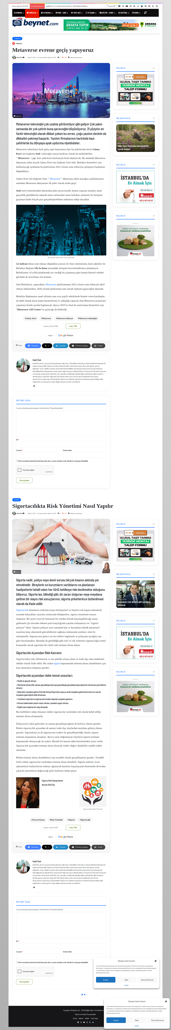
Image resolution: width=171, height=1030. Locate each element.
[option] (135, 138)
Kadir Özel (20, 57)
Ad (17, 440)
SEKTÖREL (123, 13)
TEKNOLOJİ (32, 13)
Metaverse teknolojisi (88, 318)
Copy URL (73, 326)
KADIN (136, 13)
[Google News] (66, 335)
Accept (116, 1020)
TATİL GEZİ (77, 13)
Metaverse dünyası (65, 318)
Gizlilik (137, 1025)
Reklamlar (135, 223)
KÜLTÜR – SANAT (107, 13)
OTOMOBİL (47, 13)
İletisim (87, 1018)
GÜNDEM (19, 13)
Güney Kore (31, 318)
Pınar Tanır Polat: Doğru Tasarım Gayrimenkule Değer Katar (65, 6)
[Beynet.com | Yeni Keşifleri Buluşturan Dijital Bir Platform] (35, 23)
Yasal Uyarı (94, 1018)
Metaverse (55, 178)
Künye (75, 1018)
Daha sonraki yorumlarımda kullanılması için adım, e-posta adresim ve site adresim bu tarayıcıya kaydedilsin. (53, 461)
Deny (137, 1020)
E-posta (19, 450)
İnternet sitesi (67, 450)
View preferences (157, 1020)
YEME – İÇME (61, 13)
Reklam (81, 1018)
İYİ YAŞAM (91, 13)
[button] (166, 1001)
